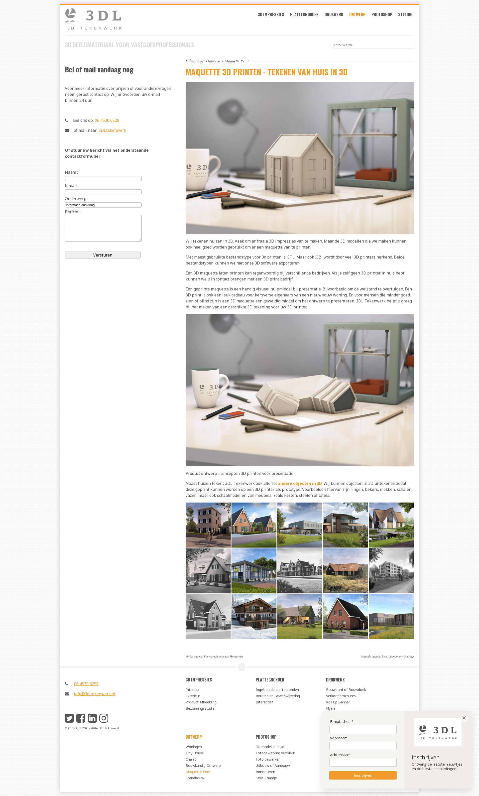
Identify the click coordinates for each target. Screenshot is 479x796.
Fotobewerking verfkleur (275, 753)
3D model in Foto (270, 746)
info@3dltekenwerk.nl (94, 693)
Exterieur (193, 695)
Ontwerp (357, 14)
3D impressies (271, 14)
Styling (405, 14)
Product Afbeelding (201, 702)
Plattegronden (304, 14)
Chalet (191, 759)
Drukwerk (334, 14)
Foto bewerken (268, 759)
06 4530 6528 (107, 120)
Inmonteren (265, 771)
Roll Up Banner (338, 702)
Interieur (193, 689)
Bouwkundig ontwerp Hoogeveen (223, 656)
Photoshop (381, 14)
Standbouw (195, 778)
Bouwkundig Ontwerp (203, 765)
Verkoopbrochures (341, 695)
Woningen (194, 746)
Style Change (266, 778)
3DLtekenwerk (112, 130)
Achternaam (340, 754)
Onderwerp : (76, 198)
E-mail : (72, 185)
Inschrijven (363, 775)
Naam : (71, 172)
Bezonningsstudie (200, 708)
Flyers (331, 708)
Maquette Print (198, 771)
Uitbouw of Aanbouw (273, 765)
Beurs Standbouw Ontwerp (398, 656)
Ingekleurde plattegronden (277, 689)
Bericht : (72, 212)
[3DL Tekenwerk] (118, 21)
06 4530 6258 (86, 683)
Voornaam (339, 738)
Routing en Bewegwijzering (278, 695)
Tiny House (195, 753)
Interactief (264, 702)
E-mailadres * (342, 721)
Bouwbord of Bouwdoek (346, 689)
